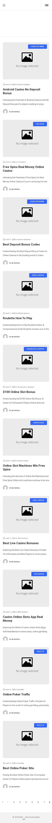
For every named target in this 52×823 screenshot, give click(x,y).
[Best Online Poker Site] (26, 739)
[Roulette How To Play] (26, 289)
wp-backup (14, 112)
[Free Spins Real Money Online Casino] (26, 138)
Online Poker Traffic (16, 694)
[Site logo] (4, 5)
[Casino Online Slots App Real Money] (26, 588)
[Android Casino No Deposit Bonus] (26, 60)
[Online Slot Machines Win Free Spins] (26, 437)
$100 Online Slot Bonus (19, 392)
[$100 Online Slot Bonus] (26, 363)
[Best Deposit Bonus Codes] (26, 215)
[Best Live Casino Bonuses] (26, 514)
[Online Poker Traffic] (26, 665)
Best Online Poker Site (18, 768)
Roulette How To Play (17, 318)
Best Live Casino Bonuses (21, 543)
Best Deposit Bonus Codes (21, 244)
